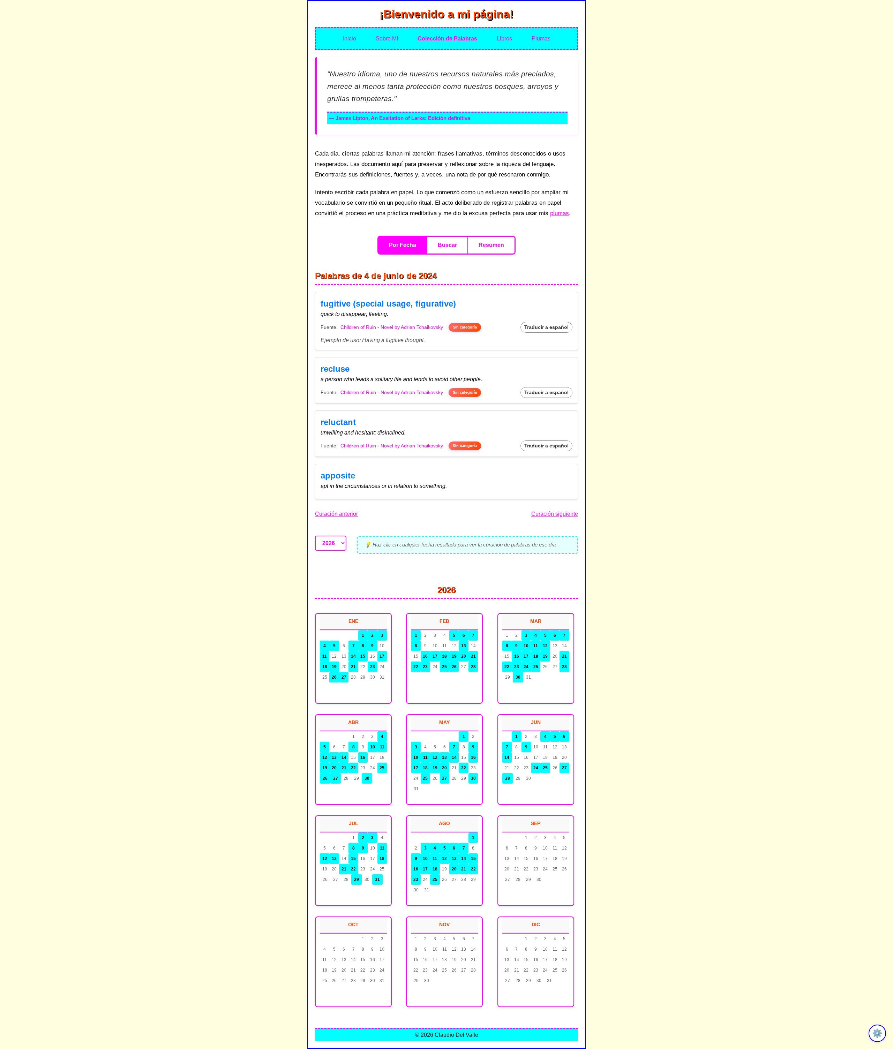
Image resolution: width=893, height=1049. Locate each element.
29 (356, 879)
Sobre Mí (387, 38)
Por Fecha (402, 245)
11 (324, 656)
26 (334, 677)
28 (473, 666)
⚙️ (877, 1033)
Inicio (349, 38)
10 (526, 645)
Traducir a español (546, 327)
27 (344, 677)
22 (415, 666)
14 (353, 656)
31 (377, 879)
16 (425, 656)
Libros (504, 38)
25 (444, 666)
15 (362, 656)
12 (545, 645)
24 (526, 666)
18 (324, 666)
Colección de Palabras (447, 38)
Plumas (541, 38)
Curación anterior (336, 514)
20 (463, 656)
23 (372, 666)
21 (353, 666)
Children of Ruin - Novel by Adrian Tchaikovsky (391, 327)
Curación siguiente (554, 514)
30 (518, 677)
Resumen (491, 245)
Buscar (447, 245)
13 (463, 645)
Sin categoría (465, 327)
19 (334, 666)
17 (382, 656)
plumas (559, 213)
